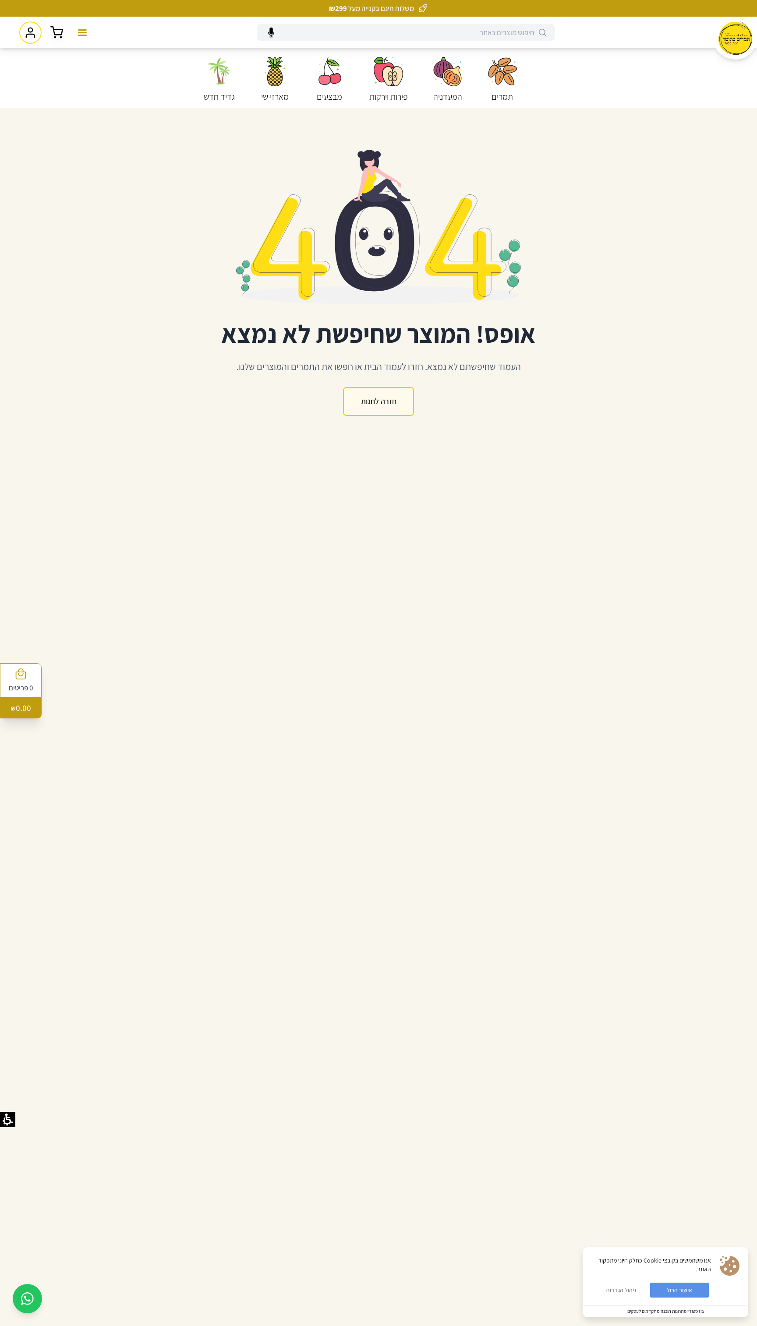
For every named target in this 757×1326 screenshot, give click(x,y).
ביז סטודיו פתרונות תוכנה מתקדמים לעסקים (665, 1311)
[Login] (30, 32)
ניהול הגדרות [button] (621, 1290)
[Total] (56, 32)
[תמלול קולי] (271, 32)
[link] (735, 38)
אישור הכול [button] (679, 1290)
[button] (543, 33)
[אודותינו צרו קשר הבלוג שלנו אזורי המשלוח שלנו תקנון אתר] (82, 32)
